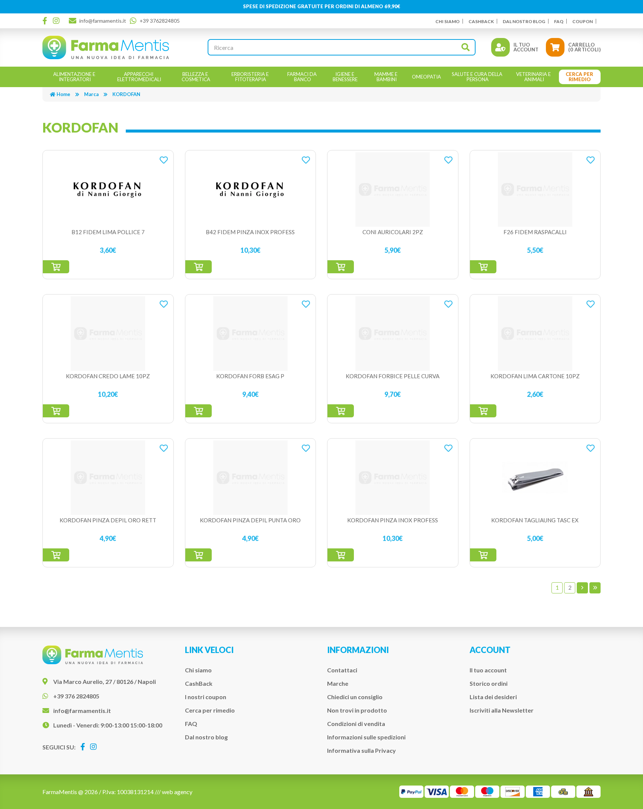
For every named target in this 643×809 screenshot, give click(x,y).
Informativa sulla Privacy (361, 750)
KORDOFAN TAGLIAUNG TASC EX (535, 520)
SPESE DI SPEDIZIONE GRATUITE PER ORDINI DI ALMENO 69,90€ (321, 6)
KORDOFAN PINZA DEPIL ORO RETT (108, 520)
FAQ (558, 21)
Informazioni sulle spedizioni (366, 736)
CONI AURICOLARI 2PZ (392, 232)
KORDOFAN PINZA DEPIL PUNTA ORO (250, 520)
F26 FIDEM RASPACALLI (535, 232)
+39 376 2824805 (76, 696)
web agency (177, 791)
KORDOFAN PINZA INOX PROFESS (392, 520)
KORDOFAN (126, 94)
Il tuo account (488, 669)
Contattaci (342, 669)
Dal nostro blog (524, 21)
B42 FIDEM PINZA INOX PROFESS (250, 232)
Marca (91, 94)
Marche (337, 683)
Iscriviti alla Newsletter (502, 710)
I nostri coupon (205, 696)
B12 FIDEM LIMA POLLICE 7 (108, 232)
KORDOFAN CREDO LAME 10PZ (108, 376)
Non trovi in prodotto (357, 710)
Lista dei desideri (493, 696)
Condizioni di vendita (356, 723)
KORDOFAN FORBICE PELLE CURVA (392, 376)
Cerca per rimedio (210, 710)
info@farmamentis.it (102, 20)
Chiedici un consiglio (355, 696)
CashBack (481, 21)
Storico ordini (489, 683)
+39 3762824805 (160, 20)
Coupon (582, 21)
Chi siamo (447, 21)
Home (63, 94)
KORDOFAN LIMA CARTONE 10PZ (535, 376)
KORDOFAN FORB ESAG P (250, 376)
